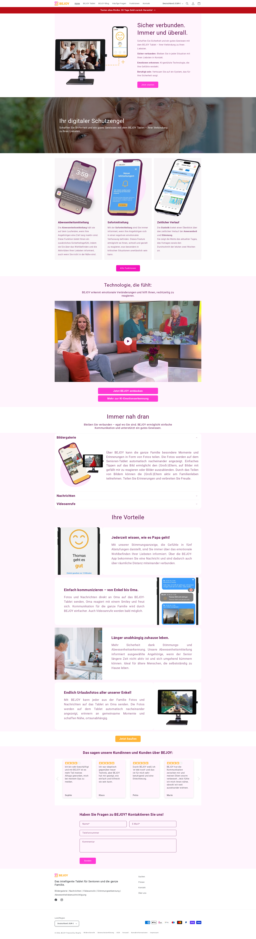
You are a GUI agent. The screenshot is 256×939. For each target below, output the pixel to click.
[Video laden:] (128, 341)
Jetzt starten (147, 84)
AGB (118, 933)
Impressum (154, 933)
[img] (77, 763)
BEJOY (63, 933)
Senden (87, 861)
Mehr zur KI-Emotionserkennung (128, 398)
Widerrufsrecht (89, 933)
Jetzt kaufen (128, 738)
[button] (187, 4)
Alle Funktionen (128, 268)
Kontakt (142, 887)
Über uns (142, 893)
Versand (125, 933)
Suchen (141, 877)
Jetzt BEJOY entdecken (128, 390)
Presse (141, 882)
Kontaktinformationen (139, 933)
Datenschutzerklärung (106, 933)
